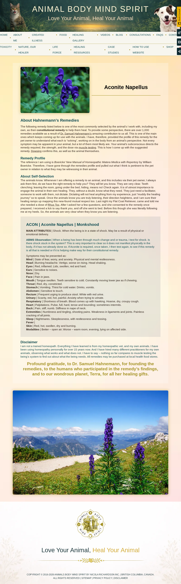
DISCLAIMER (121, 578)
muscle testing (87, 147)
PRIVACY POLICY (102, 578)
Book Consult (179, 15)
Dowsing (36, 151)
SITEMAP (86, 578)
